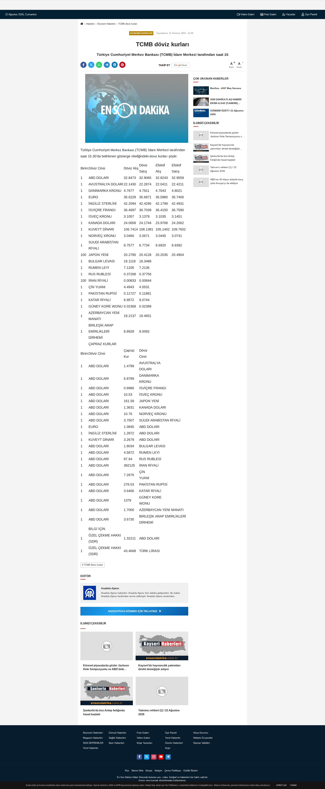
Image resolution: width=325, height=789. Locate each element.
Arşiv (167, 748)
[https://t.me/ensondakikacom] (168, 756)
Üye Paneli (310, 14)
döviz (153, 156)
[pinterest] (122, 65)
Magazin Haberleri (93, 738)
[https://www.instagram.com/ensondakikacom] (153, 756)
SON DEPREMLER (93, 743)
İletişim (158, 770)
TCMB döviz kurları (127, 24)
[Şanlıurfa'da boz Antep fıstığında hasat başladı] (106, 691)
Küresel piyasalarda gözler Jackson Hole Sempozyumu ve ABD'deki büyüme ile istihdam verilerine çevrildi (106, 667)
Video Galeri (247, 14)
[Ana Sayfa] (81, 24)
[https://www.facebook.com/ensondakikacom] (139, 756)
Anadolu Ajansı (110, 588)
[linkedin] (115, 65)
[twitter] (91, 65)
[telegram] (107, 65)
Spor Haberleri (116, 743)
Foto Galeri (269, 14)
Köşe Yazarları (144, 743)
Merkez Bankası (122, 150)
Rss (127, 770)
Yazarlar (290, 14)
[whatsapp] (99, 65)
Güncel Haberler (117, 733)
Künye (149, 770)
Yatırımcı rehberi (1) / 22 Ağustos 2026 (159, 712)
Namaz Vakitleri (201, 743)
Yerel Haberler (90, 748)
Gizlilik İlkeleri (190, 770)
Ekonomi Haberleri (106, 24)
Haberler (90, 24)
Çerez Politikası (173, 770)
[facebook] (83, 65)
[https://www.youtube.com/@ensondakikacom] (161, 756)
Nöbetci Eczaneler (203, 738)
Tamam (293, 785)
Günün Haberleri (174, 743)
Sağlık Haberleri (117, 738)
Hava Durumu (200, 733)
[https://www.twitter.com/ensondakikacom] (146, 756)
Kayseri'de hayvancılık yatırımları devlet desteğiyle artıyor (159, 667)
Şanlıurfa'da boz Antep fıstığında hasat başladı (104, 712)
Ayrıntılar (281, 785)
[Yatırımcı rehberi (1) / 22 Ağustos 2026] (162, 691)
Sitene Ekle (137, 770)
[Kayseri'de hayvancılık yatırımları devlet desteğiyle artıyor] (162, 646)
